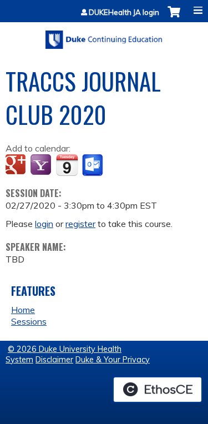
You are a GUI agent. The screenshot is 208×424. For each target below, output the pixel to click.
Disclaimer (54, 360)
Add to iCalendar (66, 165)
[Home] (104, 35)
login (44, 223)
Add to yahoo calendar (42, 165)
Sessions (29, 321)
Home (23, 309)
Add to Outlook (93, 165)
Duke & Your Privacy (112, 360)
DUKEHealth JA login (124, 12)
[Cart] (174, 17)
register (80, 223)
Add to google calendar (17, 165)
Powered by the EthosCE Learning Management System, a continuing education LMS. (157, 389)
